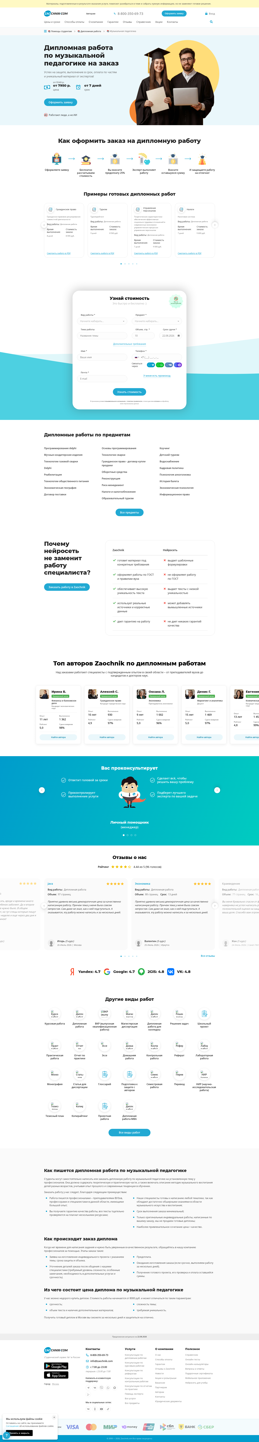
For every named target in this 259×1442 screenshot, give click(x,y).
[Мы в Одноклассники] (95, 1409)
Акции (158, 22)
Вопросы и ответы (194, 1368)
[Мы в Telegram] (88, 1387)
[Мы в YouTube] (101, 1409)
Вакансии (160, 1382)
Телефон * (141, 351)
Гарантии (112, 22)
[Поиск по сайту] (211, 21)
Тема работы (88, 329)
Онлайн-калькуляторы (196, 1364)
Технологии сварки (113, 454)
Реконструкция (111, 478)
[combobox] (102, 321)
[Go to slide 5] (137, 264)
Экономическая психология (177, 487)
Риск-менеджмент (113, 485)
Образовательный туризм (118, 498)
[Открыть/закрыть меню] (45, 31)
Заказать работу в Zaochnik (67, 587)
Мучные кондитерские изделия (63, 454)
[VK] (169, 364)
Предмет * (141, 314)
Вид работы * (88, 314)
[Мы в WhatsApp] (108, 1387)
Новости (159, 1373)
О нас (158, 1354)
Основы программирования (119, 448)
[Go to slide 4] (133, 264)
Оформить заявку (174, 13)
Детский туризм (169, 454)
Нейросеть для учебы (196, 1382)
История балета (169, 481)
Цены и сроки (52, 22)
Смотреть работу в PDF (59, 253)
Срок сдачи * (170, 329)
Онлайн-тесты (192, 1359)
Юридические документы (168, 1401)
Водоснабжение (169, 461)
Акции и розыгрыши (165, 1378)
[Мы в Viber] (101, 1387)
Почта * (85, 372)
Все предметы (129, 512)
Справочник (143, 22)
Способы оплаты (74, 22)
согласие (157, 401)
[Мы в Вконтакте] (95, 1387)
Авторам (90, 13)
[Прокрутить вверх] (252, 1429)
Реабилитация (53, 474)
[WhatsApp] (160, 364)
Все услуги (130, 1398)
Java (50, 883)
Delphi (47, 468)
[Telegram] (151, 364)
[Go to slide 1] (121, 264)
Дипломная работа (75, 889)
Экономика (142, 883)
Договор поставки (55, 494)
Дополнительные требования (129, 344)
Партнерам (161, 1387)
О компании (96, 22)
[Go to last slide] (44, 225)
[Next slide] (215, 225)
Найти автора (58, 737)
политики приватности (134, 401)
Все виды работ (129, 1132)
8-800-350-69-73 (99, 1355)
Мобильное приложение (198, 1378)
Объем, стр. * (142, 329)
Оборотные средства (114, 472)
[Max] (178, 364)
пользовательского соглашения (115, 401)
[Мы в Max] (114, 1387)
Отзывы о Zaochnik (165, 1368)
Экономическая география (60, 487)
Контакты (172, 22)
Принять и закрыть (19, 1433)
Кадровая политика (171, 468)
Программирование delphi (60, 448)
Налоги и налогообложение (119, 491)
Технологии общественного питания (66, 481)
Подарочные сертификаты (199, 1373)
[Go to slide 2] (125, 264)
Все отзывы (208, 955)
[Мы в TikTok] (108, 1409)
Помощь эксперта (134, 1393)
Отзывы (127, 22)
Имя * (84, 351)
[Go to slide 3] (129, 264)
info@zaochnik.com (101, 1361)
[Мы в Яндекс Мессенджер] (88, 1394)
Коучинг (165, 448)
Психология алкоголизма (175, 474)
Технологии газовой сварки (61, 461)
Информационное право (175, 494)
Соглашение (12, 1426)
